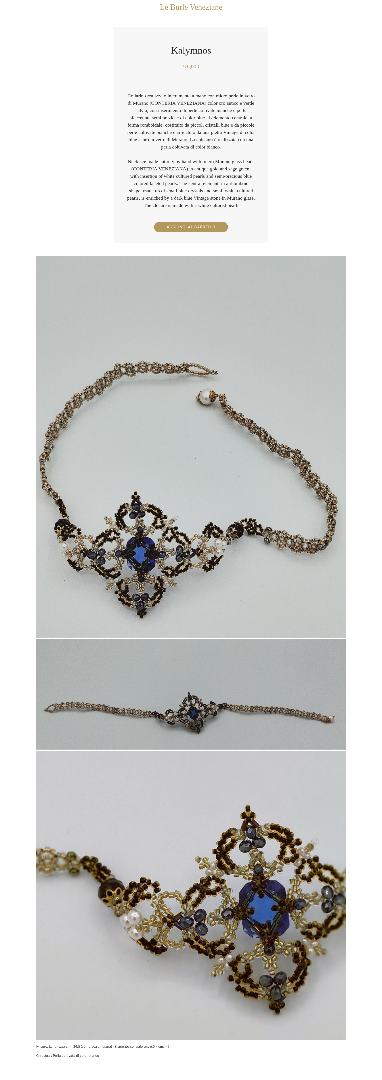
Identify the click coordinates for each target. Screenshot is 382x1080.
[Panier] (373, 7)
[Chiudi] (8, 7)
